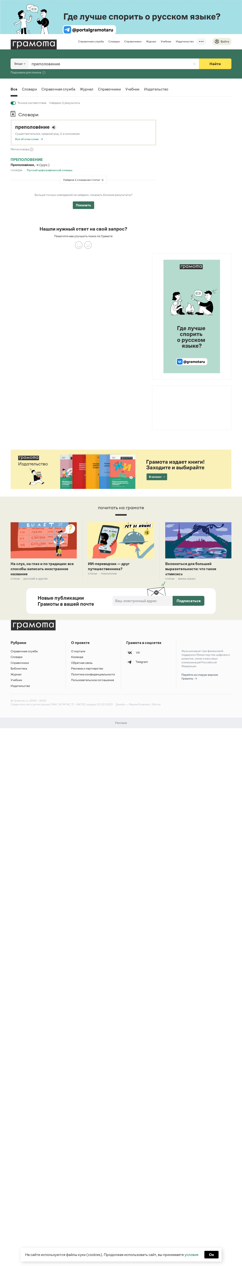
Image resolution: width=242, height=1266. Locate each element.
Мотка (156, 704)
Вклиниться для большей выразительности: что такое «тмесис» (190, 569)
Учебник (166, 41)
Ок (211, 1255)
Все (14, 89)
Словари (114, 41)
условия (191, 1255)
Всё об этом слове (27, 139)
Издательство (185, 41)
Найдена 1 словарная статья (81, 179)
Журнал (151, 41)
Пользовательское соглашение (92, 680)
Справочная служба (91, 41)
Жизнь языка (186, 578)
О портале (78, 651)
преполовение (27, 159)
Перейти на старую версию (200, 676)
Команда (77, 657)
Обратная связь (82, 662)
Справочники (132, 41)
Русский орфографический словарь (49, 170)
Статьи (15, 578)
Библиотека (19, 668)
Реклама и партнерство (87, 668)
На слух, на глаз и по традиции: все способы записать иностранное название (42, 569)
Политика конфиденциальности (93, 674)
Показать (83, 205)
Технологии (109, 573)
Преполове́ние (32, 127)
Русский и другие (35, 578)
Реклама (175, 396)
